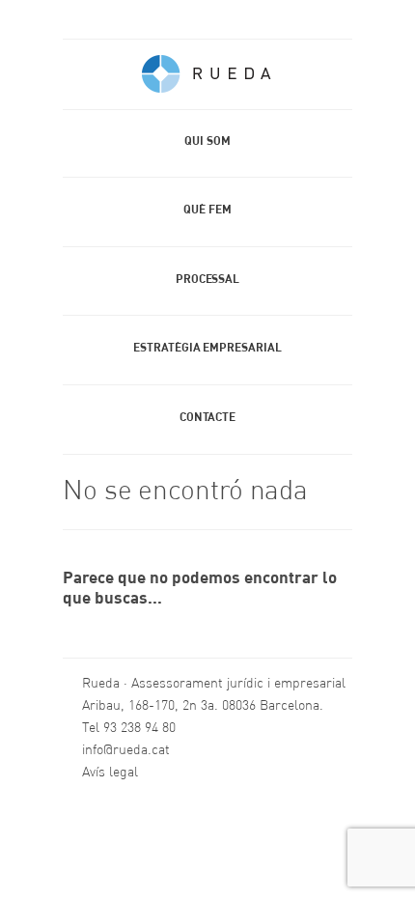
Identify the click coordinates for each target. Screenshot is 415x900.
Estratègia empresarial (207, 348)
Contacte (207, 418)
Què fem (207, 210)
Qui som (207, 142)
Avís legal (110, 772)
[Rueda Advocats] (207, 78)
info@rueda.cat (126, 750)
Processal (207, 280)
